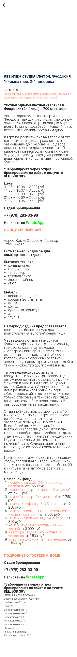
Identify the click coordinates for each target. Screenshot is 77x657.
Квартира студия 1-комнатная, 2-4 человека (36, 534)
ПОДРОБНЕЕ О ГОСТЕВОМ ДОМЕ (32, 555)
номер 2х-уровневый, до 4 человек (37, 518)
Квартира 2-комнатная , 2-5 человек (37, 539)
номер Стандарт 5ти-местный (32, 497)
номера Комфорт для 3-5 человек (35, 504)
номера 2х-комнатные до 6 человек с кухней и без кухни (39, 512)
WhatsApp (35, 222)
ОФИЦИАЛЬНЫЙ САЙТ (23, 230)
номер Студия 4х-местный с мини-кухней (36, 527)
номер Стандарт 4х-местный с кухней (39, 489)
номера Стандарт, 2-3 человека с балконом (35, 484)
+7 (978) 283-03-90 (21, 215)
